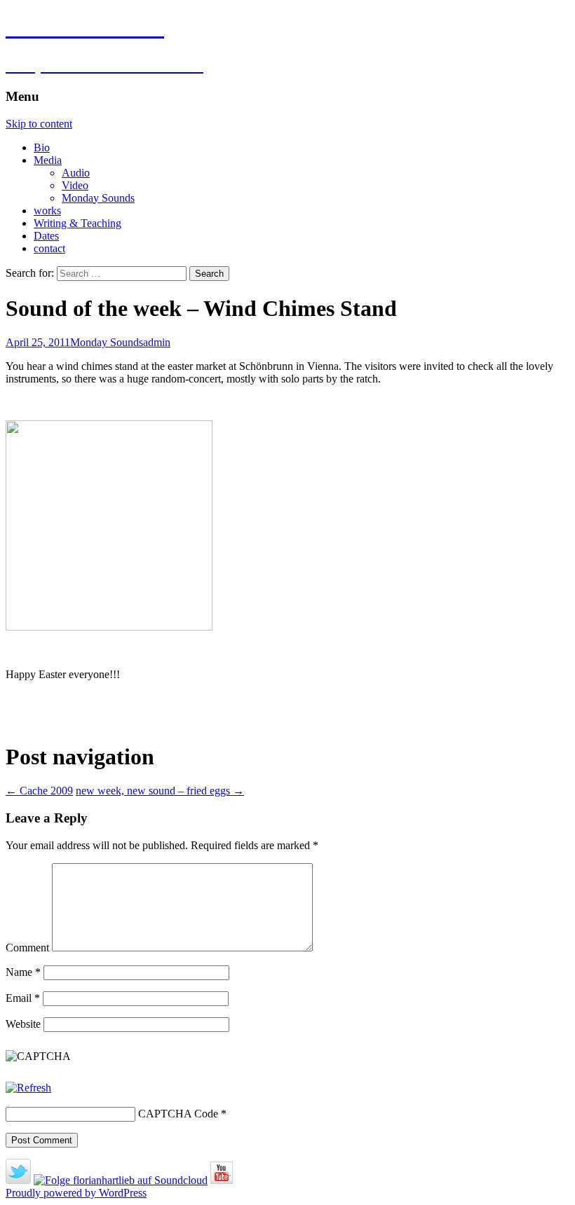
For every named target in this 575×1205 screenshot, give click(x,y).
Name (23, 972)
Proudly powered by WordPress (76, 1193)
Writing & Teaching (77, 223)
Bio (42, 147)
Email (23, 998)
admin (156, 342)
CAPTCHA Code (178, 1114)
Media (48, 160)
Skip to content (39, 124)
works (47, 210)
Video (75, 185)
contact (49, 248)
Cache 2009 (39, 791)
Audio (76, 173)
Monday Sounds (98, 198)
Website (23, 1024)
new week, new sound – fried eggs (160, 791)
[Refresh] (28, 1088)
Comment (27, 947)
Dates (46, 236)
